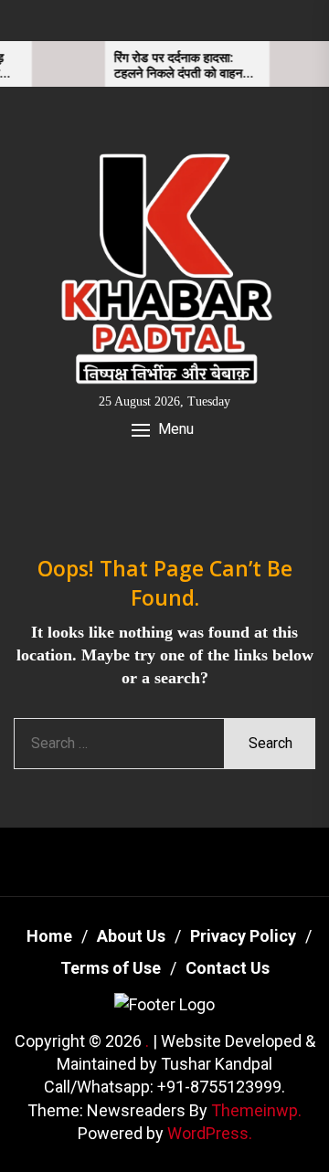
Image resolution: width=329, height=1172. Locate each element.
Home (49, 935)
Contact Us (228, 967)
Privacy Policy (243, 935)
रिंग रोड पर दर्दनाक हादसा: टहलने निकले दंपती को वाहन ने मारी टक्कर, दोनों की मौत (176, 65)
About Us (131, 935)
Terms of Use (110, 967)
